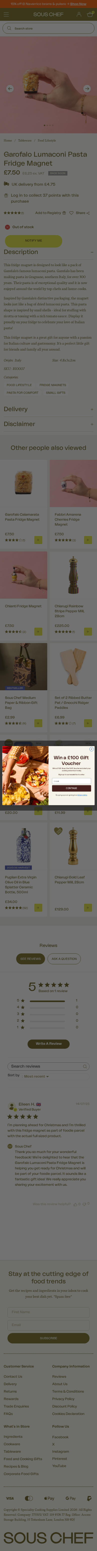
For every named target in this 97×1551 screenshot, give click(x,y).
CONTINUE (71, 788)
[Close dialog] (92, 749)
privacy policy (82, 795)
